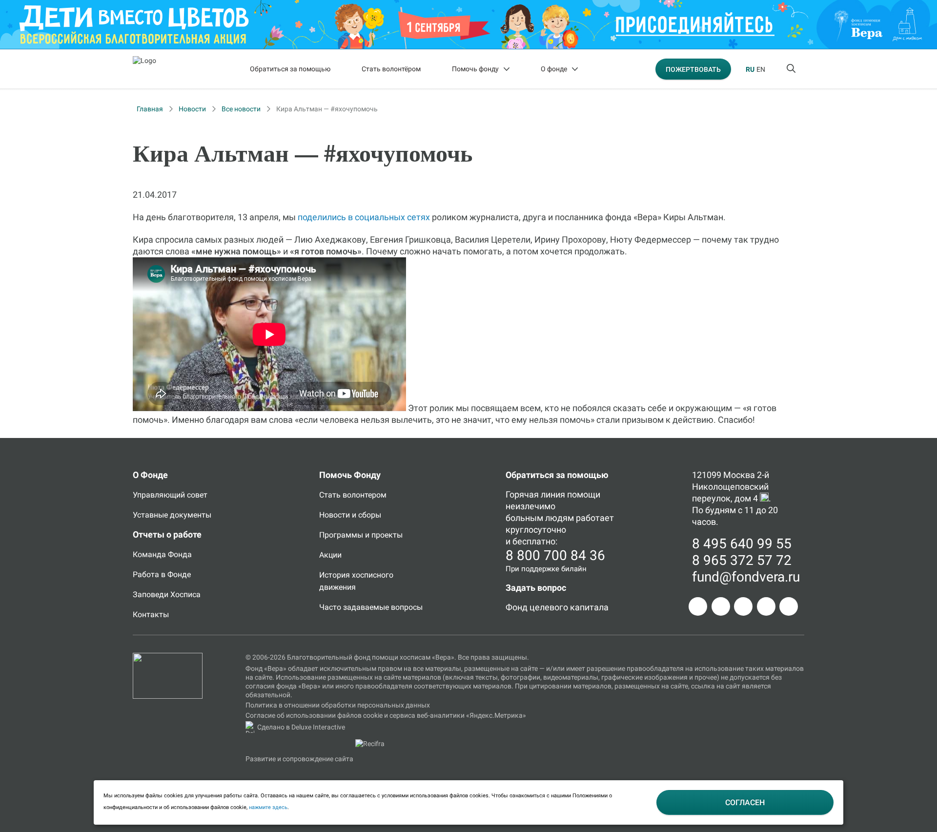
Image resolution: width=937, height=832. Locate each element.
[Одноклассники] (721, 606)
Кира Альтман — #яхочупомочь (327, 109)
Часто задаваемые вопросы (371, 607)
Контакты (151, 614)
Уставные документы (172, 515)
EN (760, 69)
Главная (150, 109)
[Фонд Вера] (168, 657)
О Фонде (150, 475)
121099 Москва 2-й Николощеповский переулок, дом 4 (730, 486)
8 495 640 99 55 (742, 544)
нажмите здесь (268, 807)
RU (750, 69)
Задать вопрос (536, 587)
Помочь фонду (475, 69)
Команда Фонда (162, 554)
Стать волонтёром (391, 69)
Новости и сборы (350, 515)
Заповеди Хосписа (167, 594)
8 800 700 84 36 (555, 555)
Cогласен (745, 802)
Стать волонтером (353, 494)
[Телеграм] (698, 606)
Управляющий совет (170, 494)
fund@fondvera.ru (746, 577)
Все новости (241, 109)
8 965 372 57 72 (742, 560)
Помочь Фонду (350, 475)
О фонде (554, 69)
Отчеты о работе (167, 534)
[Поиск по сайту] (792, 68)
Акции (330, 555)
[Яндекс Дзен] (766, 606)
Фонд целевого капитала (557, 607)
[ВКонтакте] (743, 606)
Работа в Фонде (162, 574)
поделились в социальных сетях (364, 217)
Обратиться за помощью (290, 69)
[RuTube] (788, 606)
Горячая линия (535, 494)
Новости (192, 109)
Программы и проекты (361, 535)
